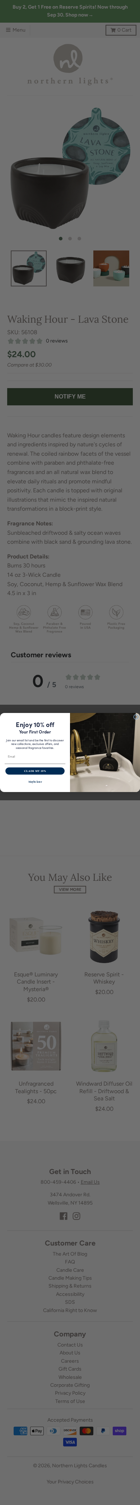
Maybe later (35, 782)
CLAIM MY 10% (35, 771)
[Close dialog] (136, 717)
